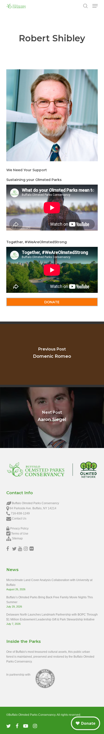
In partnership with (18, 674)
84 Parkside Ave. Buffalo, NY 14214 (33, 508)
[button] (95, 5)
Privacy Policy (19, 528)
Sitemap (17, 538)
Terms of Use (19, 533)
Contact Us (19, 518)
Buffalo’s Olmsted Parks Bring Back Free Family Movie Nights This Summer (49, 600)
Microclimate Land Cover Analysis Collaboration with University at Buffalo (49, 582)
